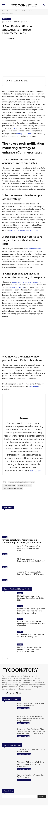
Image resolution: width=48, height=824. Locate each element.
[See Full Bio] (42, 470)
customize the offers (16, 287)
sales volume (34, 386)
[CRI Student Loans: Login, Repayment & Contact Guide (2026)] (8, 563)
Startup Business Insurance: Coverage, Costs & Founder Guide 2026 (30, 598)
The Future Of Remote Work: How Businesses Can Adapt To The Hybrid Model (30, 764)
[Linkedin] (10, 693)
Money (5, 537)
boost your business (24, 133)
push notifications (34, 249)
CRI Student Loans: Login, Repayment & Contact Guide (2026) (31, 560)
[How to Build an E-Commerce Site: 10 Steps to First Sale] (8, 708)
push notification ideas (24, 485)
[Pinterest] (13, 693)
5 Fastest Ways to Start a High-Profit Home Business (31, 750)
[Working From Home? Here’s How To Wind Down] (8, 779)
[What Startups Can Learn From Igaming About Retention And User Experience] (8, 623)
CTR (13, 128)
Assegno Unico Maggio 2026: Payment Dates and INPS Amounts (30, 573)
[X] (17, 693)
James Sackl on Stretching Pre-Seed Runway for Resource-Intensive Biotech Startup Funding (31, 611)
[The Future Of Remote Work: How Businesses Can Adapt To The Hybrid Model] (8, 767)
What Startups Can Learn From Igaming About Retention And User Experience (31, 623)
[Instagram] (7, 693)
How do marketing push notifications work (21, 482)
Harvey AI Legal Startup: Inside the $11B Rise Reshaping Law (30, 635)
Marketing (10, 11)
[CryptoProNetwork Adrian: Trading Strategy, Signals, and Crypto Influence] (24, 523)
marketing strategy (9, 485)
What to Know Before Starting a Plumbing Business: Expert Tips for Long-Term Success (30, 718)
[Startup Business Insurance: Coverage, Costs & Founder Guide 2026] (8, 598)
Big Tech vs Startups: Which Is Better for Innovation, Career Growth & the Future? (29, 649)
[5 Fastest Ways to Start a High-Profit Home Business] (8, 754)
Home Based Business (24, 754)
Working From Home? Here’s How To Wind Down (30, 776)
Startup (20, 593)
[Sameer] (4, 38)
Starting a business (23, 708)
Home (4, 11)
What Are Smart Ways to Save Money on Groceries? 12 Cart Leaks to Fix (30, 548)
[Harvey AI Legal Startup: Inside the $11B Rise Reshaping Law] (8, 636)
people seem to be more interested (25, 282)
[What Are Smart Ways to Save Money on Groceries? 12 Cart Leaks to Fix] (8, 551)
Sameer (11, 38)
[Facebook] (4, 693)
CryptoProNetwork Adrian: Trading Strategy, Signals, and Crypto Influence (21, 541)
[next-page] (7, 658)
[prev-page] (3, 658)
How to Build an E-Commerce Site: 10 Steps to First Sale (30, 704)
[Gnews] (20, 693)
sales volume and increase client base (24, 230)
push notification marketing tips (13, 488)
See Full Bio (35, 470)
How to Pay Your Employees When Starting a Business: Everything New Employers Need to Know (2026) (31, 731)
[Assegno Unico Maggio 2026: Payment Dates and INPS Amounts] (8, 576)
